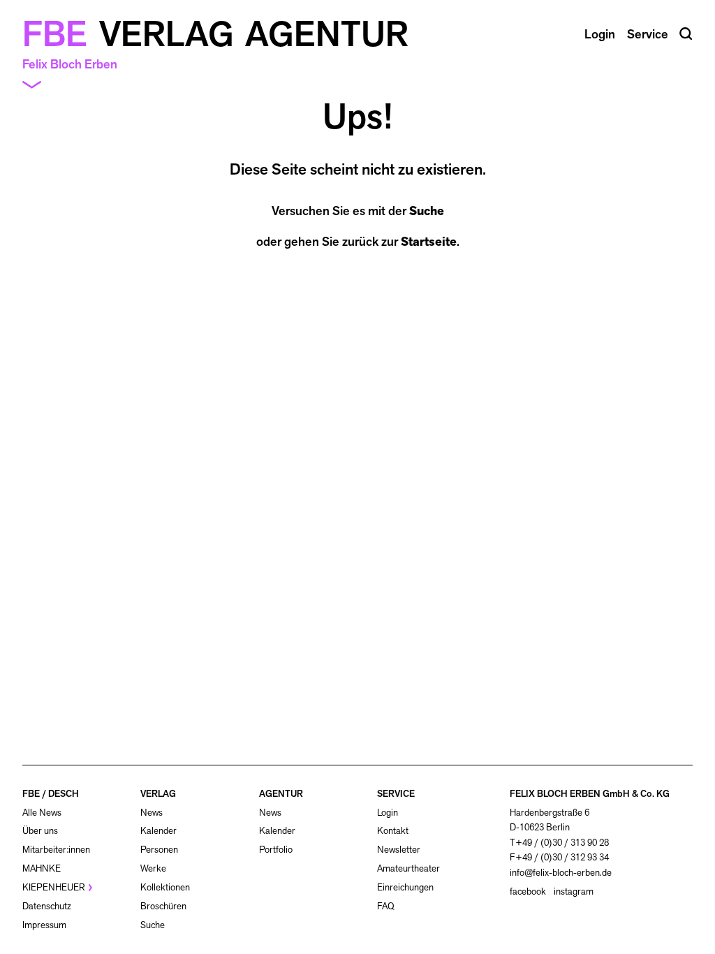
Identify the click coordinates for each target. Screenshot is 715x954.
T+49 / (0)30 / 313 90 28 (559, 843)
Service (647, 34)
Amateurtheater (408, 868)
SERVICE (396, 794)
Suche (426, 211)
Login (387, 813)
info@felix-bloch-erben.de (561, 873)
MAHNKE (41, 868)
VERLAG (158, 794)
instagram (574, 891)
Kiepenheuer (53, 887)
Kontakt (392, 831)
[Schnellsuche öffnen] (686, 34)
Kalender (158, 831)
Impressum (44, 925)
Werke (153, 868)
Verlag (166, 34)
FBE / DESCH (50, 794)
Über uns (40, 831)
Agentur (326, 34)
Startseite (429, 241)
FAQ (386, 906)
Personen (159, 850)
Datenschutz (46, 906)
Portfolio (276, 850)
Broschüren (163, 906)
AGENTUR (281, 794)
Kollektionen (165, 887)
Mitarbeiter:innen (56, 850)
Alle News (41, 813)
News (151, 813)
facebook (528, 891)
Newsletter (398, 850)
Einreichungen (405, 887)
